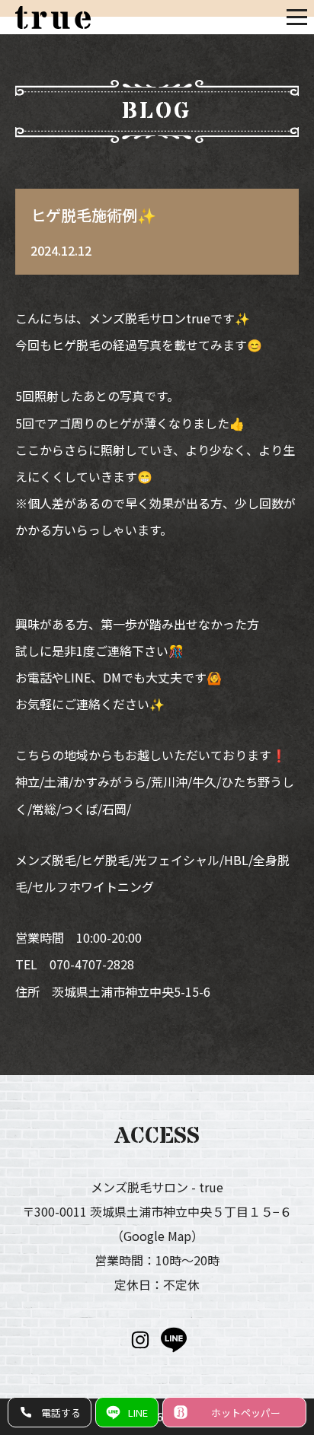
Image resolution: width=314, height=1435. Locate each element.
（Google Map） (157, 1236)
